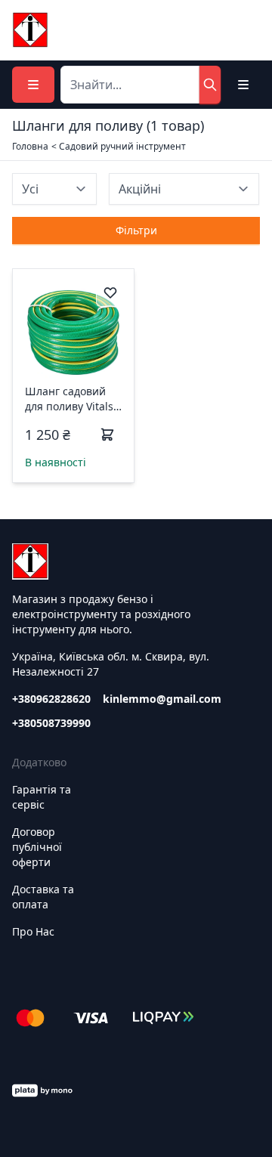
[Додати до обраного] (110, 292)
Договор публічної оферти (37, 846)
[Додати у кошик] (107, 434)
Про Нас (33, 931)
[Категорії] (33, 85)
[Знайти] (210, 85)
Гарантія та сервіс (41, 797)
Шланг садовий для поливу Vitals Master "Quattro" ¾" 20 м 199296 (69, 399)
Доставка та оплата (43, 896)
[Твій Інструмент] (30, 30)
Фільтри (136, 230)
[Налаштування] (243, 84)
